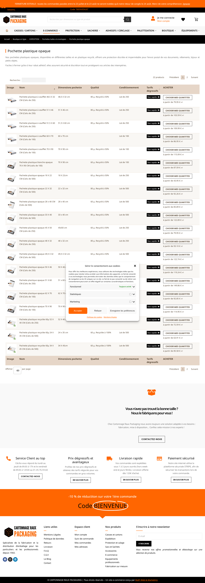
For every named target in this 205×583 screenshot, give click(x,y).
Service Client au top (30, 458)
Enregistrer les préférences (122, 311)
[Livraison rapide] (109, 458)
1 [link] (182, 77)
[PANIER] (196, 19)
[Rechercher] (127, 19)
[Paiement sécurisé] (159, 458)
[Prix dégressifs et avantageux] (58, 458)
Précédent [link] (174, 77)
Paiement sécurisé (181, 458)
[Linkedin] (15, 559)
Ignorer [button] (186, 3)
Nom (22, 87)
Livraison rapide (131, 458)
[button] (135, 265)
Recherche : (15, 80)
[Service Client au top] (8, 458)
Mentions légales (110, 317)
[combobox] (17, 370)
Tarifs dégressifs (152, 89)
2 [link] (187, 77)
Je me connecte (165, 17)
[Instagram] (10, 559)
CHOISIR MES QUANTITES (178, 97)
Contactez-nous (30, 476)
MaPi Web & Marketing (146, 580)
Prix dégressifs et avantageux (80, 460)
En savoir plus (80, 480)
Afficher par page (18, 369)
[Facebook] (5, 559)
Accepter (78, 311)
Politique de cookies (94, 317)
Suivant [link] (194, 77)
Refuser (98, 311)
